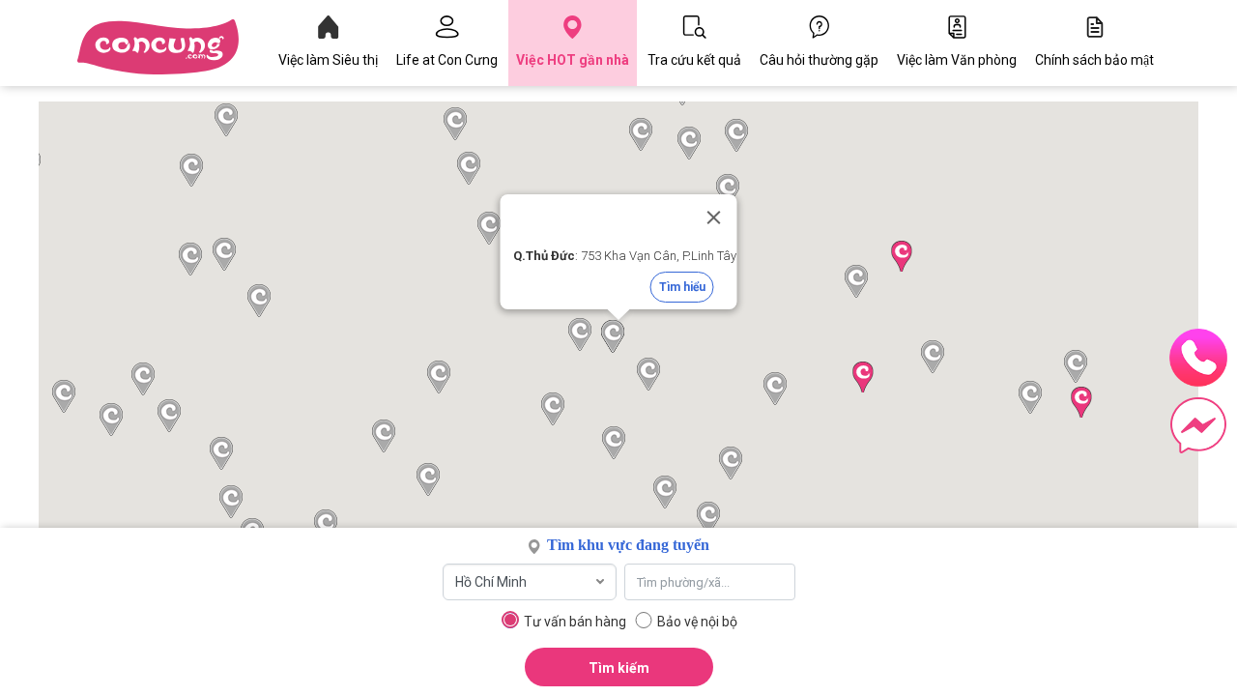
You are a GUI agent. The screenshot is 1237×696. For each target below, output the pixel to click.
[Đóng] (714, 217)
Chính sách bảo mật (1094, 60)
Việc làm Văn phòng (957, 60)
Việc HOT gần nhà (572, 60)
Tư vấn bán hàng (575, 621)
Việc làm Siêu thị (328, 60)
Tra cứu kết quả (694, 60)
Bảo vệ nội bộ (697, 621)
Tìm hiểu (682, 287)
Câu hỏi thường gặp (819, 60)
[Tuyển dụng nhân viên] (173, 47)
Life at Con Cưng (447, 60)
